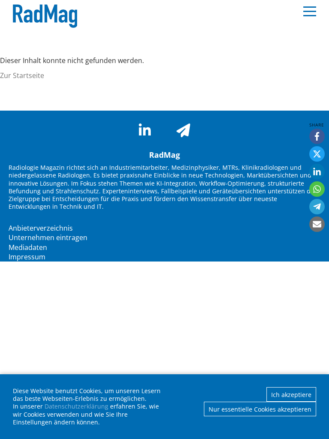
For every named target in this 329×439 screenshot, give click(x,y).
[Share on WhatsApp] (317, 189)
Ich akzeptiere (291, 395)
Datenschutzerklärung (76, 406)
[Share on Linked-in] (317, 171)
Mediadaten (28, 247)
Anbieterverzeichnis (41, 228)
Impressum (27, 257)
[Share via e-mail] (317, 224)
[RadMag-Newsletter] (183, 130)
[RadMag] (43, 16)
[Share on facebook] (317, 136)
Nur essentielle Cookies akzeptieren (260, 409)
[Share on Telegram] (317, 206)
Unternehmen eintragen (48, 237)
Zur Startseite (22, 75)
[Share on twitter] (317, 154)
